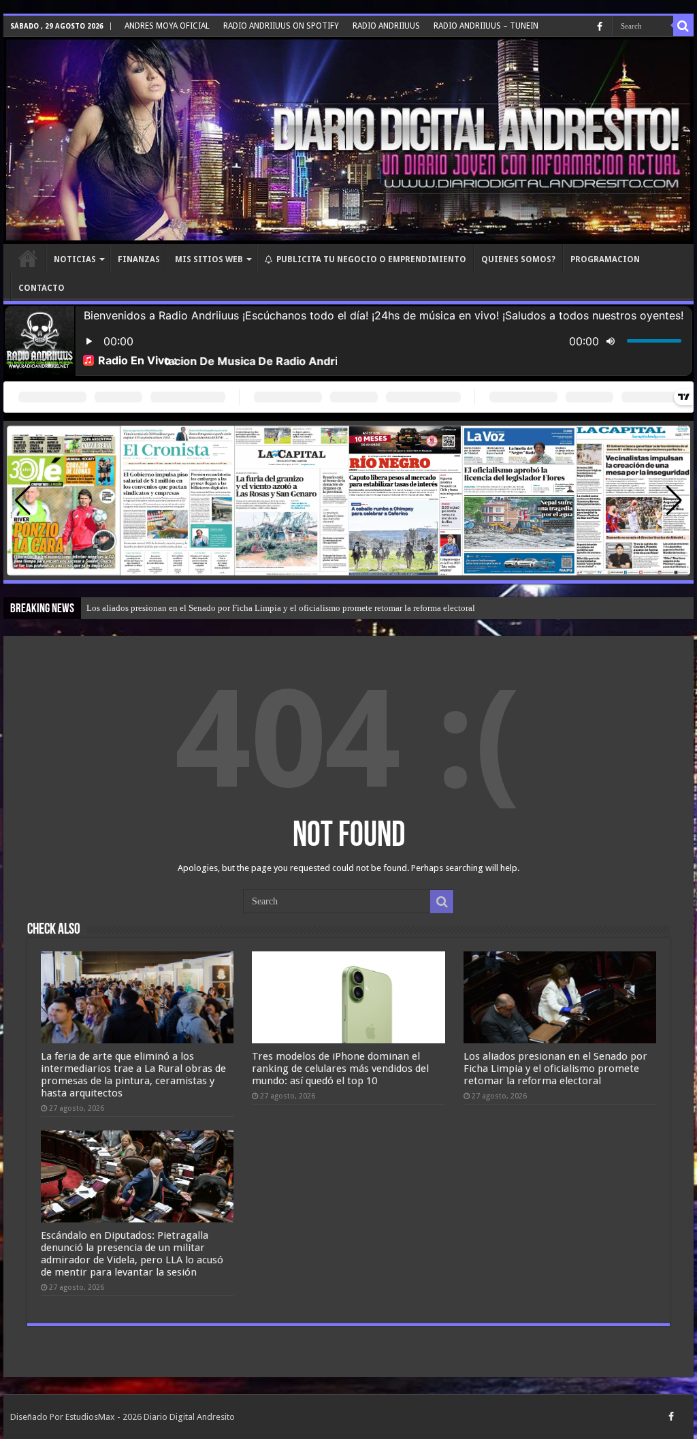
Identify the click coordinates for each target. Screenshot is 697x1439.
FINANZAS (139, 259)
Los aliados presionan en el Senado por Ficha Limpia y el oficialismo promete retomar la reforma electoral (280, 608)
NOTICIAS (75, 259)
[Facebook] (600, 26)
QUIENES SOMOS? (518, 259)
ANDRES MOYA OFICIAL (167, 26)
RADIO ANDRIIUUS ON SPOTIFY (281, 26)
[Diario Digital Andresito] (348, 140)
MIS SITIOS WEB (209, 259)
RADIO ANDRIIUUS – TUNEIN (486, 26)
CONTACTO (41, 288)
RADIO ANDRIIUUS (386, 26)
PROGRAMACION (605, 259)
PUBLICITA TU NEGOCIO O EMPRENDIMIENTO (371, 259)
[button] (674, 501)
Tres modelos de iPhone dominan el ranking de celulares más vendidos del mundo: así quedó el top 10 (340, 1068)
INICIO (28, 258)
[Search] (683, 26)
